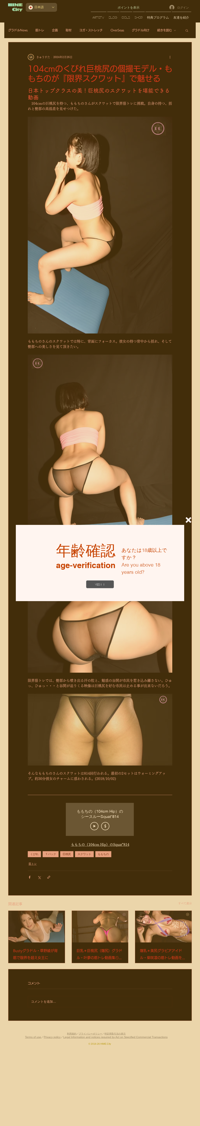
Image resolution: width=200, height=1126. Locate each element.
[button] (188, 520)
